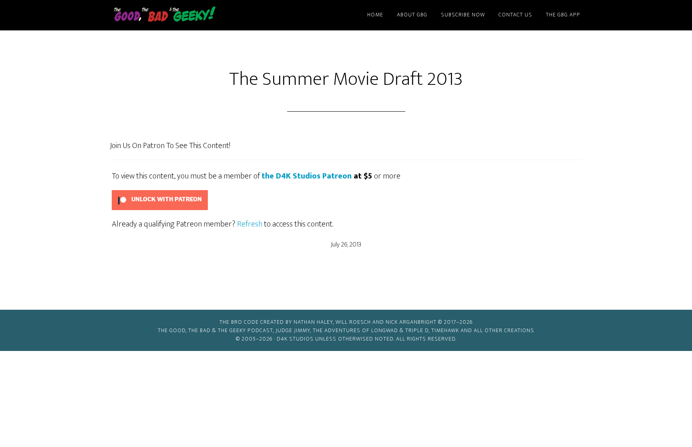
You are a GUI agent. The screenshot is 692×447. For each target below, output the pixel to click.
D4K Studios (295, 338)
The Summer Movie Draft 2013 (346, 79)
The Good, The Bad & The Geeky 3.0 (178, 15)
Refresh (249, 224)
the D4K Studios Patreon (307, 176)
